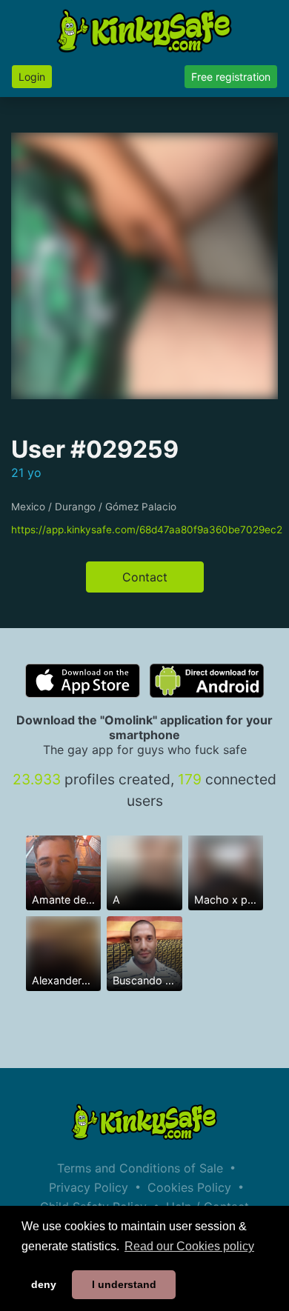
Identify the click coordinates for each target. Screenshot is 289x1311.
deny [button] (43, 1284)
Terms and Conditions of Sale (140, 1168)
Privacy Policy (88, 1187)
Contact (144, 577)
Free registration (230, 76)
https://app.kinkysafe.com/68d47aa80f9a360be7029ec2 (146, 530)
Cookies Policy (189, 1187)
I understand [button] (124, 1284)
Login (32, 76)
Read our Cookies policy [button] (189, 1246)
